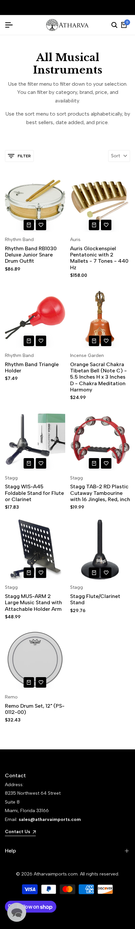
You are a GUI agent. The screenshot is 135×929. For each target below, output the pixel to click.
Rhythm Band (19, 239)
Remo (11, 697)
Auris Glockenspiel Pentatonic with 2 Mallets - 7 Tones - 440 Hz (99, 258)
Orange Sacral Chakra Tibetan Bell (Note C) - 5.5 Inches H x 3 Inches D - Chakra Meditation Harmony (98, 377)
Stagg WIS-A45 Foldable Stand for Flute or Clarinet (34, 492)
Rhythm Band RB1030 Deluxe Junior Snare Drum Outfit (31, 254)
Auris (75, 239)
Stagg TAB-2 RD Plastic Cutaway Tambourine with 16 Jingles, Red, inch (100, 492)
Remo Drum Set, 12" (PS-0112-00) (35, 709)
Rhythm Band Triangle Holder (32, 367)
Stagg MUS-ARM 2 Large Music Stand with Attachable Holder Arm (33, 602)
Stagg (11, 478)
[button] (41, 225)
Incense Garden (87, 355)
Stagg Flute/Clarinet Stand (95, 599)
